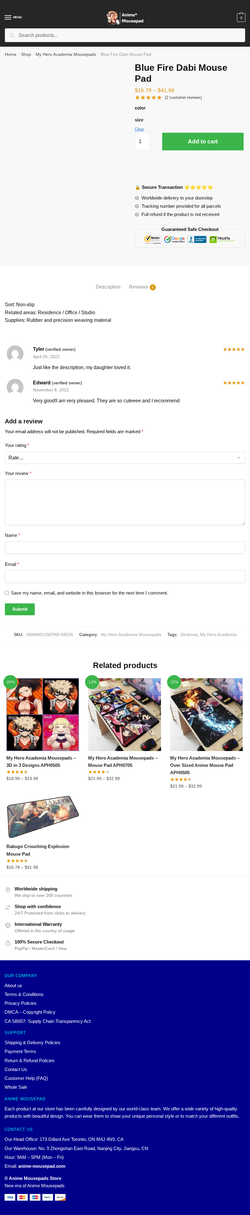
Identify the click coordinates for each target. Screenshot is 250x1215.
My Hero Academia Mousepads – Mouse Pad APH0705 (123, 761)
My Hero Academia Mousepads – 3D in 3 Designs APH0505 (41, 761)
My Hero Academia (218, 634)
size (139, 119)
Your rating (17, 445)
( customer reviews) (183, 97)
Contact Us (16, 1069)
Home (10, 54)
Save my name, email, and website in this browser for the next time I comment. (89, 592)
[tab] (108, 282)
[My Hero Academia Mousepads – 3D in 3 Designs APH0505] (42, 714)
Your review (18, 473)
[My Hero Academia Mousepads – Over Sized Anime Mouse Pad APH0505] (206, 714)
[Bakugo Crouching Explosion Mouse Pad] (42, 816)
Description (108, 286)
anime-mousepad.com (41, 1166)
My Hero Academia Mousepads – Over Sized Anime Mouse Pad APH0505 (205, 765)
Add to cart (203, 141)
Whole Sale (16, 1087)
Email (12, 564)
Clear (139, 129)
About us (13, 985)
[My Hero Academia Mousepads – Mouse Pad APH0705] (124, 714)
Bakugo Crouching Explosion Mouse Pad (37, 850)
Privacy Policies (21, 1003)
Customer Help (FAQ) (26, 1078)
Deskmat (189, 634)
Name (12, 535)
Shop (26, 54)
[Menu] (8, 17)
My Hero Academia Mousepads (66, 54)
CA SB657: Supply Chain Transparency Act (48, 1021)
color (140, 107)
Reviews (138, 286)
